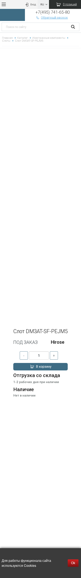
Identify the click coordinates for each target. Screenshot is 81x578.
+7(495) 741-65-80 (53, 12)
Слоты (6, 40)
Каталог (22, 37)
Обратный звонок (54, 17)
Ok (73, 563)
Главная (7, 37)
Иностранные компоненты (48, 37)
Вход (33, 4)
